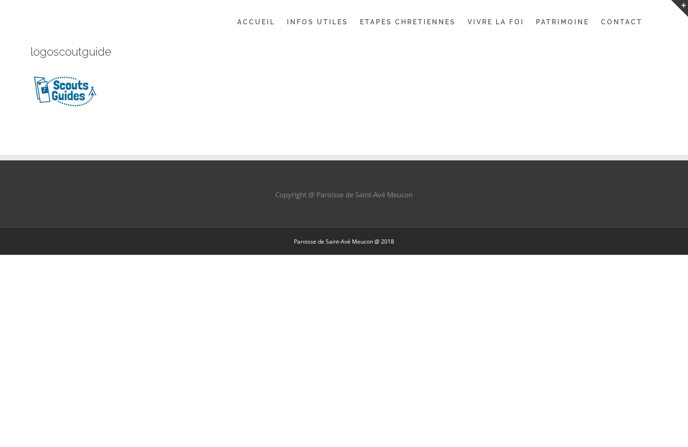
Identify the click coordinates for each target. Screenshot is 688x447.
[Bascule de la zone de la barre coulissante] (679, 8)
